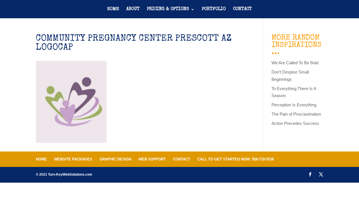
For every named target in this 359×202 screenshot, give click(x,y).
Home (113, 9)
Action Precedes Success (295, 123)
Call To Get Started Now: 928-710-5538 (235, 159)
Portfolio (214, 9)
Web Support (152, 159)
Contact (242, 9)
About (133, 9)
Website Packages (73, 159)
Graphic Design (115, 159)
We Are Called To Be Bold (294, 62)
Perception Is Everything (293, 104)
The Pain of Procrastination (296, 114)
